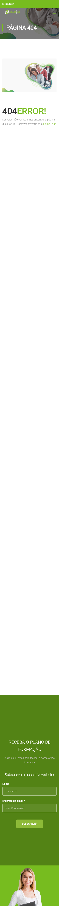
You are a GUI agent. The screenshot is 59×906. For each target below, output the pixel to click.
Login (11, 4)
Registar (5, 4)
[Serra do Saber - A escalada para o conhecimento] (12, 12)
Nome (5, 783)
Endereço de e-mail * (13, 800)
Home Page (49, 123)
